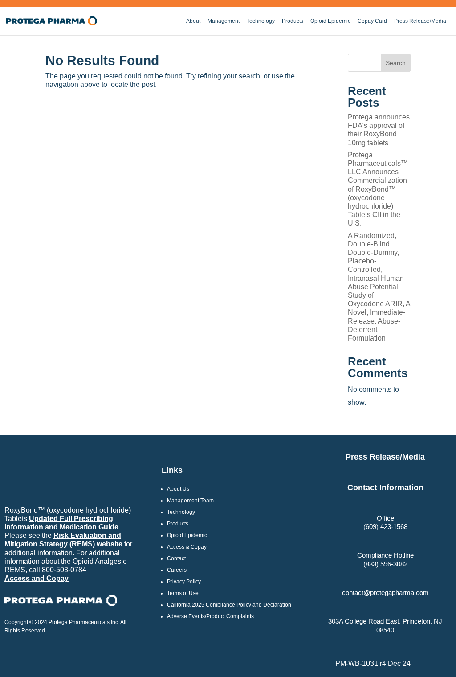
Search (396, 62)
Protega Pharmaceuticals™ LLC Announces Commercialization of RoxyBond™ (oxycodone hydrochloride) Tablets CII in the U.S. (378, 189)
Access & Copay (187, 547)
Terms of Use (183, 593)
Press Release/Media (420, 21)
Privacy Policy (184, 582)
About (193, 21)
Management (224, 21)
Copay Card (372, 21)
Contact (176, 558)
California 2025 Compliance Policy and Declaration (229, 605)
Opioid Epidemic (330, 21)
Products (292, 21)
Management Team (190, 500)
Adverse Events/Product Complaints (210, 616)
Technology (261, 21)
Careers (177, 570)
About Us (178, 489)
